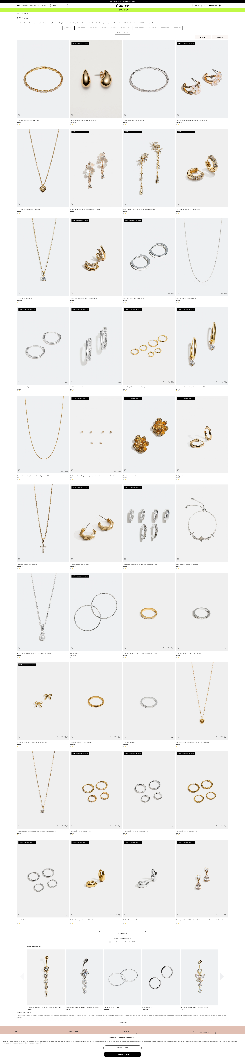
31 (130, 941)
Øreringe (67, 28)
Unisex (113, 28)
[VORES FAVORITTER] (220, 37)
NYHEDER (25, 5)
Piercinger (125, 28)
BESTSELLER (34, 5)
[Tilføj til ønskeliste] (19, 115)
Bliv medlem (204, 1033)
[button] (205, 6)
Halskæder (80, 28)
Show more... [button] (122, 933)
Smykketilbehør (122, 32)
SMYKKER (44, 5)
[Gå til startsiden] (122, 5)
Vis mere (122, 1022)
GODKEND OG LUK (122, 1054)
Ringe (104, 28)
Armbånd (93, 28)
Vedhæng (152, 28)
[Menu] (18, 5)
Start (18, 13)
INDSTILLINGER (122, 1048)
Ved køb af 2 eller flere (122, 11)
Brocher (177, 28)
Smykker (25, 13)
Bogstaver (165, 28)
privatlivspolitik (22, 1043)
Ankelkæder (139, 28)
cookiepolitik (37, 1043)
